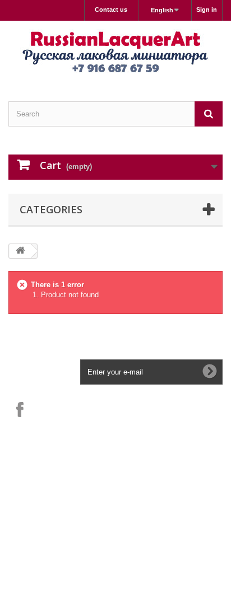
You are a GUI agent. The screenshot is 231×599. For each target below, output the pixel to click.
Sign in (206, 9)
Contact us (111, 9)
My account (37, 499)
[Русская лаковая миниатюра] (115, 51)
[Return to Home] (20, 251)
